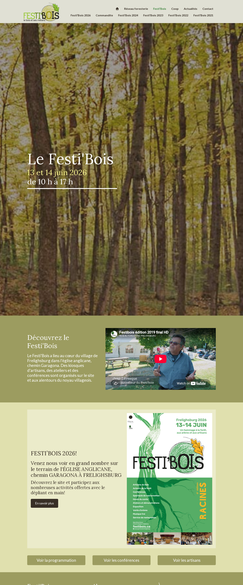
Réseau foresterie (136, 8)
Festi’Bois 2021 (203, 15)
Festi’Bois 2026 (81, 15)
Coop (175, 8)
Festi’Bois (159, 8)
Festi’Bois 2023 (153, 15)
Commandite (104, 15)
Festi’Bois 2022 (178, 15)
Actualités (190, 8)
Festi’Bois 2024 (128, 15)
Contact (207, 8)
